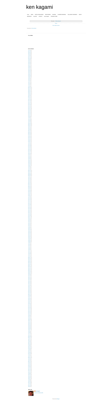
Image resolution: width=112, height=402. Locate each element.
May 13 (29, 269)
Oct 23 (29, 116)
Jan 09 (29, 55)
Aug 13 (29, 165)
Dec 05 (29, 104)
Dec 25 (29, 99)
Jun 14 (29, 333)
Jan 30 (29, 196)
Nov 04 (29, 312)
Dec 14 (29, 200)
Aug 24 (29, 240)
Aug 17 (29, 329)
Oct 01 (29, 69)
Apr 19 (29, 279)
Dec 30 (29, 198)
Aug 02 (29, 76)
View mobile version (56, 25)
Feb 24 (29, 188)
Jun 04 (29, 121)
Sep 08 (29, 327)
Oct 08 (29, 227)
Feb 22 (29, 299)
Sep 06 (29, 163)
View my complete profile (38, 392)
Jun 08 (29, 120)
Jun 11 (29, 335)
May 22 (29, 261)
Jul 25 (29, 166)
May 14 (29, 88)
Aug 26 (29, 328)
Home (28, 14)
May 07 (29, 92)
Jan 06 (29, 381)
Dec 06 (29, 58)
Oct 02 (29, 67)
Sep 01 (29, 378)
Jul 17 (29, 82)
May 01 (29, 273)
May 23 (29, 260)
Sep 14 (29, 323)
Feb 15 (29, 137)
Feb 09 (29, 352)
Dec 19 (29, 100)
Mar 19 (29, 343)
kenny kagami (46, 16)
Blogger (58, 398)
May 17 (29, 265)
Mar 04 (29, 133)
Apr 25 (29, 95)
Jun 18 (29, 119)
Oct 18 (29, 63)
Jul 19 (29, 80)
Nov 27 (29, 108)
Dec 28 (29, 304)
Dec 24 (29, 382)
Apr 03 (29, 290)
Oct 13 (29, 221)
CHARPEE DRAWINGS (62, 14)
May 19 (29, 262)
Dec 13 (29, 202)
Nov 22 (29, 149)
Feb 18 (29, 190)
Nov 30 (29, 207)
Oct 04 (29, 158)
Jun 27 (29, 250)
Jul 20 (29, 349)
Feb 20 (29, 134)
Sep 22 (29, 161)
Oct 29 (29, 59)
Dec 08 (29, 145)
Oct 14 (29, 220)
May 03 (29, 175)
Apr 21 (29, 177)
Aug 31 (29, 74)
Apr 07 (29, 286)
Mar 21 (29, 294)
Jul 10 (29, 169)
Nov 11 (29, 212)
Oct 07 (29, 228)
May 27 (29, 257)
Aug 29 (29, 75)
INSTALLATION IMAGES (39, 14)
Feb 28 (29, 295)
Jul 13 (29, 167)
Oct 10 (29, 225)
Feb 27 (29, 296)
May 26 (29, 258)
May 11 (29, 90)
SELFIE (80, 14)
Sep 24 (29, 374)
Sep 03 (29, 71)
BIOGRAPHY (29, 16)
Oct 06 (29, 66)
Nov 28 (29, 146)
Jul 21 (29, 79)
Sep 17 (29, 320)
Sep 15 (29, 233)
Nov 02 (29, 153)
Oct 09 (29, 157)
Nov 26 (29, 109)
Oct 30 (29, 345)
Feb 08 (29, 366)
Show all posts (58, 21)
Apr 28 (29, 358)
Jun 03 (29, 256)
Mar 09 (29, 53)
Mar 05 (29, 132)
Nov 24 (29, 148)
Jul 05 (29, 249)
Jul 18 (29, 244)
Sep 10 (29, 162)
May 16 (29, 266)
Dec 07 (29, 103)
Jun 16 (29, 50)
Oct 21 (29, 61)
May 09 (29, 174)
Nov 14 (29, 310)
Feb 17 (29, 302)
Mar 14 (29, 361)
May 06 (29, 94)
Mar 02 (29, 186)
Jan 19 (29, 144)
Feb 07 (29, 194)
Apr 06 (29, 287)
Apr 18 (29, 178)
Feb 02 (29, 140)
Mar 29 (29, 291)
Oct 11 (29, 224)
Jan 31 (29, 142)
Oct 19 (29, 62)
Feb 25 (29, 187)
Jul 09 (29, 248)
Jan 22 (29, 54)
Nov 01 (29, 115)
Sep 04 (29, 70)
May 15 (29, 87)
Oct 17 (29, 65)
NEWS (32, 14)
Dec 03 (29, 368)
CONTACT (40, 16)
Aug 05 (29, 241)
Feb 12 (29, 138)
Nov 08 (29, 215)
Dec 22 (29, 199)
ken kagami (39, 7)
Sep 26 (29, 229)
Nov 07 (29, 216)
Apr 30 (29, 274)
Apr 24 (29, 275)
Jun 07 (29, 254)
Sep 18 (29, 232)
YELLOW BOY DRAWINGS (72, 14)
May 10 (29, 91)
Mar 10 (29, 183)
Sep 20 (29, 231)
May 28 (29, 51)
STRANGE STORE (54, 16)
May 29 (29, 123)
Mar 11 (29, 96)
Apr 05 (29, 289)
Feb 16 (29, 136)
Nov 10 (29, 113)
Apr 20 (29, 128)
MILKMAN (54, 14)
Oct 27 (29, 154)
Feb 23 (29, 298)
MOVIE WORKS (48, 14)
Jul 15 (29, 83)
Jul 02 (29, 117)
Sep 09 (29, 377)
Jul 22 (29, 78)
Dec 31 (29, 57)
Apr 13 (29, 182)
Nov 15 (29, 111)
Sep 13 (29, 235)
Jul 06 (29, 86)
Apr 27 (29, 339)
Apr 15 (29, 282)
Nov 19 (29, 150)
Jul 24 (29, 331)
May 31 (29, 357)
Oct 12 (29, 223)
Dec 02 (29, 107)
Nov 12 (29, 112)
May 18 (29, 264)
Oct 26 (29, 219)
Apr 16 (29, 179)
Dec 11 (29, 203)
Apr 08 (29, 129)
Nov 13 (29, 369)
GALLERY (35, 16)
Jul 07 (29, 84)
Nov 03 (29, 314)
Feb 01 (29, 141)
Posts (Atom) (34, 28)
